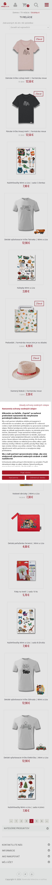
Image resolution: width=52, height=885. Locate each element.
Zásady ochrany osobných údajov (34, 405)
